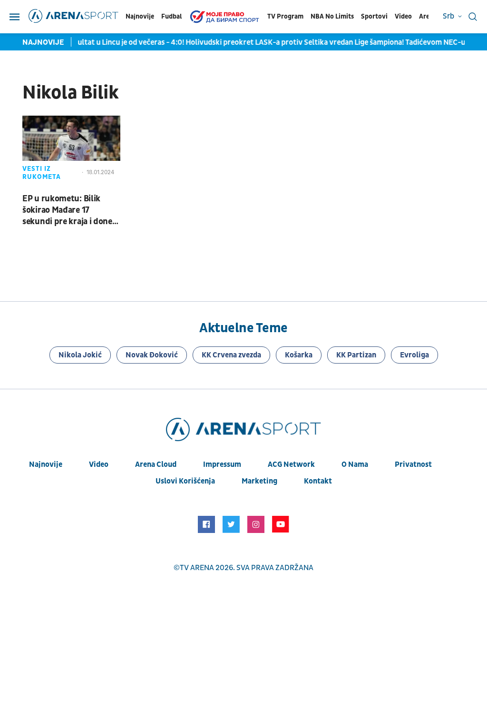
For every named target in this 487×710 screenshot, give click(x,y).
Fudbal (171, 16)
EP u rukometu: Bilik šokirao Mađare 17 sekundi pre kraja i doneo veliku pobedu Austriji (69, 210)
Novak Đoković (152, 355)
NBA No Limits (332, 16)
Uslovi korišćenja (185, 481)
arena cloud (155, 464)
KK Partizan (356, 355)
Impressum (222, 464)
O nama (354, 464)
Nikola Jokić (80, 355)
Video (403, 16)
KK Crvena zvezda (231, 355)
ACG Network (291, 464)
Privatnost (413, 464)
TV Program (285, 16)
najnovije (45, 464)
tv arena (197, 567)
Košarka (298, 355)
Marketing (259, 481)
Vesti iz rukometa (41, 173)
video (98, 464)
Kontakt (318, 481)
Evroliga (414, 355)
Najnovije (140, 16)
